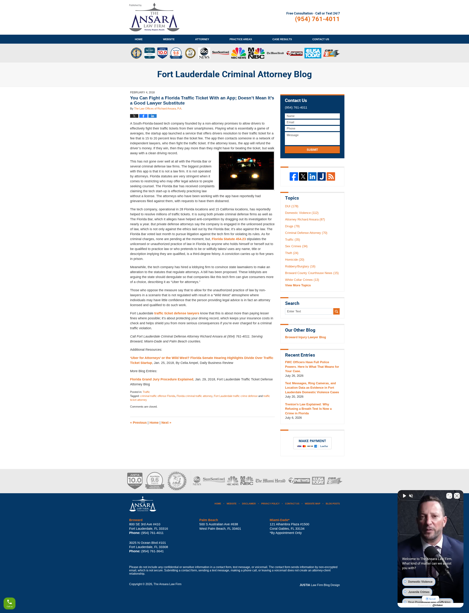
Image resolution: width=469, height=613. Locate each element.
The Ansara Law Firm (167, 584)
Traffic (146, 392)
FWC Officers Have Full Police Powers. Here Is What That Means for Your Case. (312, 366)
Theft (291, 253)
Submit (312, 149)
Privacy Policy (270, 503)
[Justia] (321, 176)
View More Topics (298, 285)
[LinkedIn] (312, 176)
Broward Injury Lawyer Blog (305, 337)
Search (336, 311)
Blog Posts (333, 503)
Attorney (202, 39)
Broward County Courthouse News (312, 273)
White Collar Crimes (302, 280)
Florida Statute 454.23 (229, 239)
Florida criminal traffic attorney (194, 396)
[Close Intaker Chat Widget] (457, 496)
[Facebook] (294, 176)
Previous (138, 422)
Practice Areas (241, 39)
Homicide (294, 259)
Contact (320, 39)
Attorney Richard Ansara (305, 219)
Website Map (312, 503)
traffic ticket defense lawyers (176, 313)
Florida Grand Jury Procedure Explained (161, 379)
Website (169, 39)
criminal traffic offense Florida (157, 396)
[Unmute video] (404, 496)
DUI (291, 206)
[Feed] (331, 176)
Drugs (292, 226)
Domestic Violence (302, 213)
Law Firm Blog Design (320, 585)
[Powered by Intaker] (437, 605)
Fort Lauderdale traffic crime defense (236, 396)
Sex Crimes (296, 246)
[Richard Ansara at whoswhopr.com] (177, 481)
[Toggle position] (449, 496)
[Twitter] (303, 176)
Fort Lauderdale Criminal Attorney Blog (154, 17)
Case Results (282, 39)
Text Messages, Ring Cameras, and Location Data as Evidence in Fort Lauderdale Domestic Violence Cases (312, 388)
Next (166, 422)
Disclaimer (249, 503)
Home (139, 39)
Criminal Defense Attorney (306, 233)
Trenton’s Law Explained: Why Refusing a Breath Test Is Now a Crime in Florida (308, 409)
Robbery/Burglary (300, 266)
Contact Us (292, 503)
